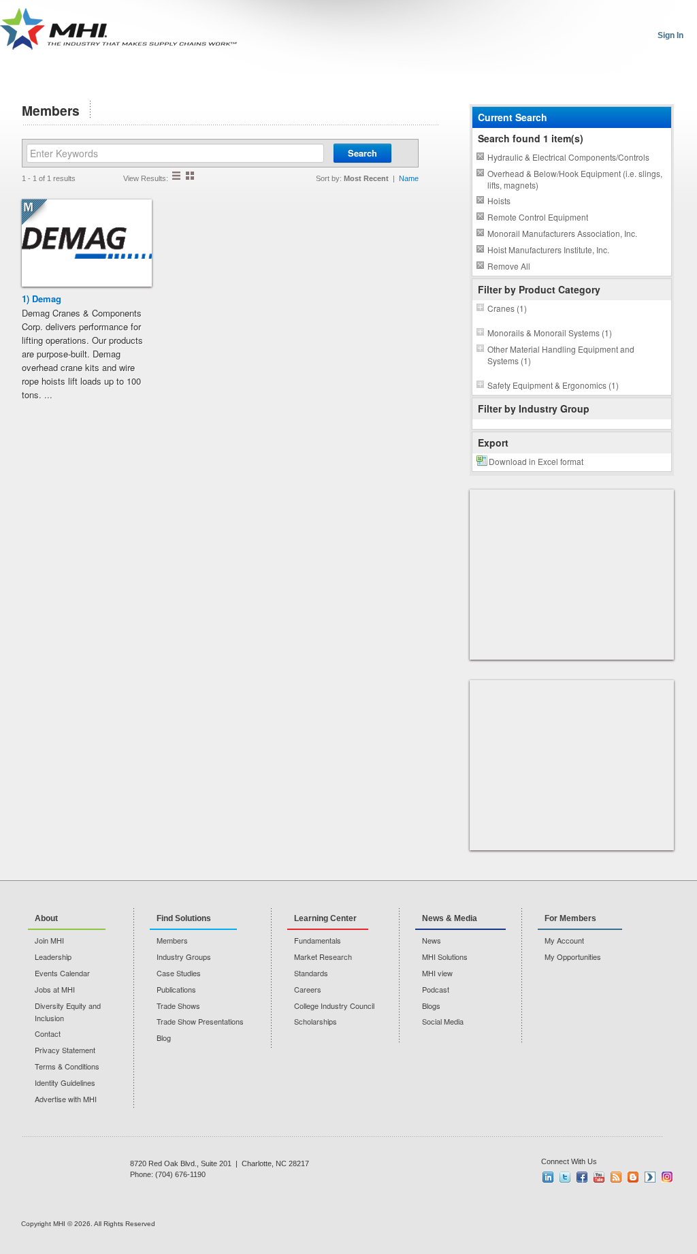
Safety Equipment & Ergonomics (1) (553, 385)
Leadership (53, 956)
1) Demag (41, 298)
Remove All (508, 266)
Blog (164, 1037)
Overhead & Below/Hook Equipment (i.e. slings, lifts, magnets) (574, 179)
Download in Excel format (536, 461)
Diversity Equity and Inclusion (68, 1011)
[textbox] (175, 153)
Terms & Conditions (67, 1066)
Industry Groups (184, 956)
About (46, 918)
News (431, 940)
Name (409, 178)
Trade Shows (178, 1005)
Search (362, 152)
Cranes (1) (507, 308)
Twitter (565, 1177)
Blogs (431, 1005)
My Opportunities (573, 956)
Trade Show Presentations (200, 1021)
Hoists (498, 200)
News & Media (449, 918)
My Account (564, 940)
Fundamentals (317, 940)
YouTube (599, 1177)
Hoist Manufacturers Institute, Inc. (548, 249)
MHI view (437, 972)
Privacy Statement (65, 1049)
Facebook (582, 1177)
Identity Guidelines (65, 1082)
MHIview (650, 1177)
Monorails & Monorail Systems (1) (549, 332)
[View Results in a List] (176, 176)
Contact (48, 1033)
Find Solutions (184, 918)
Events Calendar (62, 972)
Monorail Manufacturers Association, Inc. (562, 233)
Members (172, 940)
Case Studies (179, 972)
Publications (176, 989)
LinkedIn (547, 1177)
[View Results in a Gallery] (190, 176)
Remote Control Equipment (537, 217)
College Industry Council (334, 1005)
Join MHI (49, 940)
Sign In (670, 35)
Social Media (443, 1021)
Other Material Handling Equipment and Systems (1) (560, 354)
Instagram (667, 1177)
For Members (570, 918)
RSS (616, 1177)
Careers (307, 989)
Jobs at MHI (55, 989)
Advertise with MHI (66, 1098)
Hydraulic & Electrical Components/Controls (568, 157)
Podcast (435, 989)
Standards (311, 972)
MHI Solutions (445, 956)
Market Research (323, 956)
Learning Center (325, 918)
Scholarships (315, 1021)
